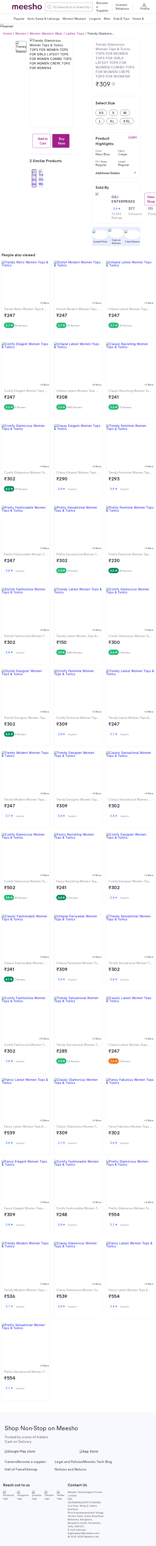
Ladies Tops (75, 33)
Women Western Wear (46, 33)
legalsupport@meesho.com (83, 1533)
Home (7, 33)
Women (20, 33)
